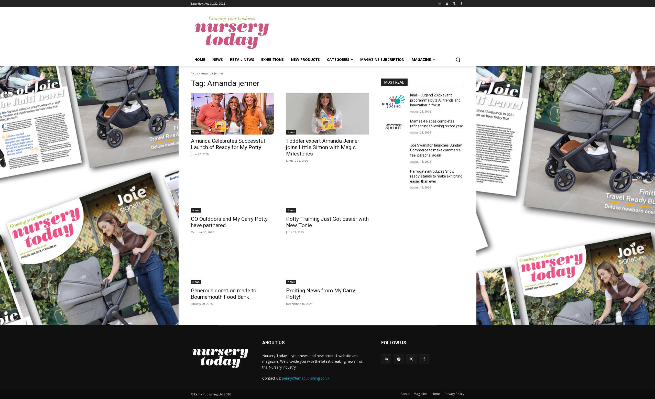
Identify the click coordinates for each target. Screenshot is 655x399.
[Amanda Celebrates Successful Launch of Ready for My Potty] (232, 114)
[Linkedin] (440, 4)
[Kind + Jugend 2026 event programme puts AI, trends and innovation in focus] (393, 101)
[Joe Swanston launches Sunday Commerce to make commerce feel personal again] (393, 151)
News (196, 132)
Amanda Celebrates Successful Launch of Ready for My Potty (228, 144)
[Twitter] (454, 4)
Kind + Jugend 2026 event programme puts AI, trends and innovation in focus (435, 100)
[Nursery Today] (232, 32)
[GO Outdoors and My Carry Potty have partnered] (232, 192)
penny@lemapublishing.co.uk (305, 378)
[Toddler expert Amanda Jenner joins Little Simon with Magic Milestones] (327, 114)
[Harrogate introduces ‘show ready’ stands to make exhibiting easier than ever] (393, 177)
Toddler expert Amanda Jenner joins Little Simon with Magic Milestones (322, 147)
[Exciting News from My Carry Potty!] (327, 263)
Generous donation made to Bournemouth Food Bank (223, 293)
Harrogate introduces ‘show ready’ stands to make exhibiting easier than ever (436, 176)
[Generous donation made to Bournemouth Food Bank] (232, 263)
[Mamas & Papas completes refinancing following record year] (393, 127)
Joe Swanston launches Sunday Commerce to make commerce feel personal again (436, 150)
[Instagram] (447, 4)
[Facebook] (461, 4)
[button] (458, 59)
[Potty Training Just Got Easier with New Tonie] (327, 192)
